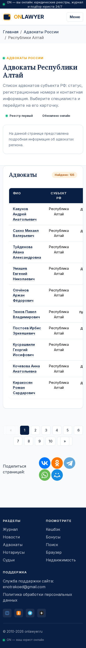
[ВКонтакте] (44, 463)
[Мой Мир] (57, 475)
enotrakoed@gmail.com (24, 586)
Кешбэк (53, 529)
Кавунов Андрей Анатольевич (25, 214)
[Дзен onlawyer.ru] (41, 613)
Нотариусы (14, 552)
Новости (11, 537)
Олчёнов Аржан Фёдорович (23, 295)
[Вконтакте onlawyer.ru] (7, 613)
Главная (10, 31)
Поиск (52, 544)
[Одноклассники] (57, 463)
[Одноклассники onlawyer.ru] (18, 613)
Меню (75, 17)
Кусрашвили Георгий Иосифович (24, 349)
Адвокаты (12, 544)
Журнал (10, 529)
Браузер (54, 552)
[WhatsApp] (44, 475)
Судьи (9, 560)
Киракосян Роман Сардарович (24, 387)
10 (50, 441)
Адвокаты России (41, 31)
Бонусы (53, 537)
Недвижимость (61, 560)
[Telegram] (69, 463)
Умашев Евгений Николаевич (24, 273)
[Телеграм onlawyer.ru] (30, 613)
